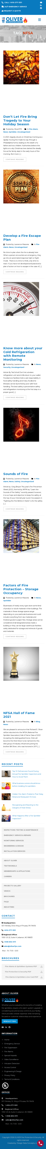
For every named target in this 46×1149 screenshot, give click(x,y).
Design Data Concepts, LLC (28, 1143)
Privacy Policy (9, 1075)
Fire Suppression (10, 1048)
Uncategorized (23, 132)
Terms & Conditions (11, 1079)
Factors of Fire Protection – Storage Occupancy (21, 589)
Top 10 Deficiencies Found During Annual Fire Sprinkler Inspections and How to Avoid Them (26, 774)
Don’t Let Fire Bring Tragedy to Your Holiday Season (20, 120)
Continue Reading (15, 159)
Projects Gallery (12, 886)
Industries (9, 907)
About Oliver (10, 861)
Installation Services (14, 851)
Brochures (9, 896)
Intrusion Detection (12, 1064)
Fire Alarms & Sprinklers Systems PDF (21, 966)
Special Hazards (10, 1055)
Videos (7, 891)
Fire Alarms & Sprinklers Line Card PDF (21, 977)
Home (6, 1040)
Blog (38, 722)
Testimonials (10, 866)
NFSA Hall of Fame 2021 (19, 715)
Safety (17, 482)
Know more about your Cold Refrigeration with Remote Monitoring (22, 353)
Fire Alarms (8, 1052)
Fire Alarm (33, 129)
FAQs (6, 902)
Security (6, 367)
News (5, 132)
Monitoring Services (14, 841)
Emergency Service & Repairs (17, 835)
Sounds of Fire (15, 474)
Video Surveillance (11, 1059)
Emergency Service (12, 1044)
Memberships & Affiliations (17, 871)
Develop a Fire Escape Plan (22, 237)
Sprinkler (13, 132)
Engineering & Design (14, 846)
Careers (8, 876)
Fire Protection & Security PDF (18, 972)
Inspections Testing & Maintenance (21, 830)
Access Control (10, 1067)
